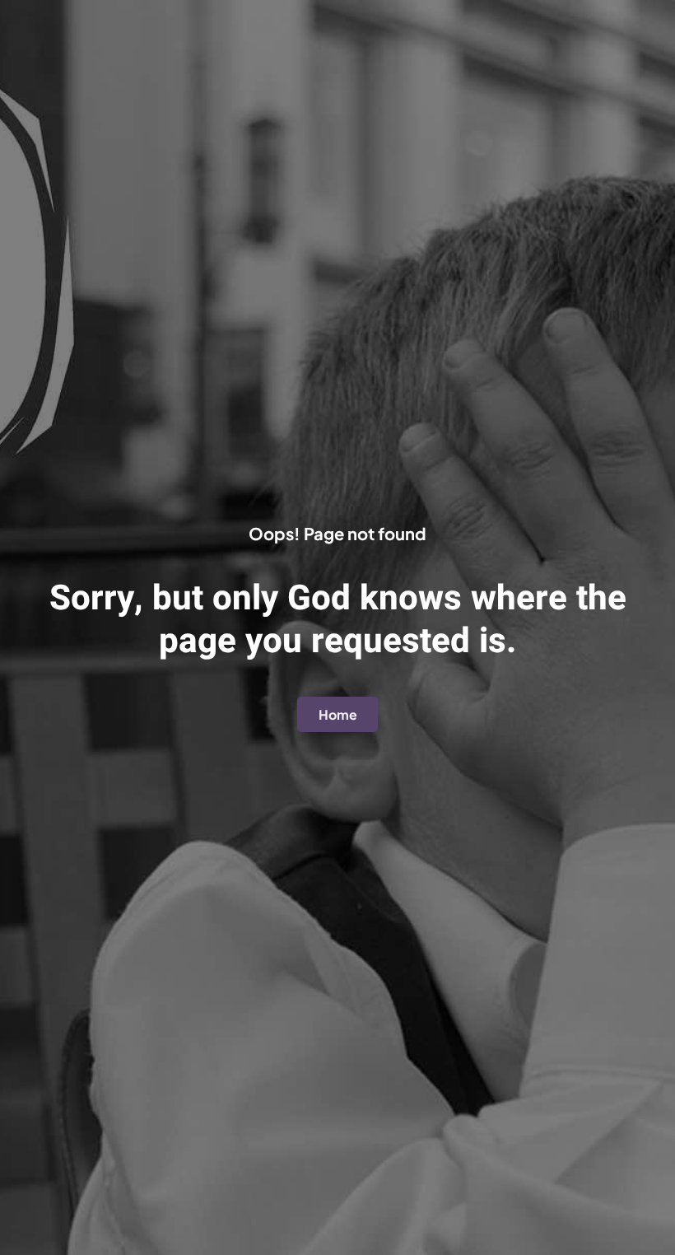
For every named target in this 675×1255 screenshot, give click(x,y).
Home (338, 714)
